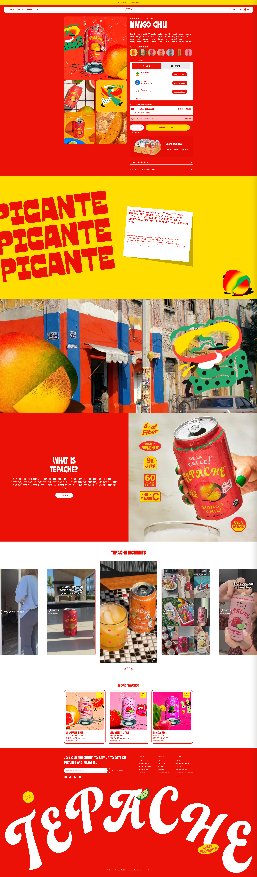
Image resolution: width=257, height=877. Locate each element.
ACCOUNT (232, 10)
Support (161, 757)
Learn (178, 757)
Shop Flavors (143, 760)
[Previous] (126, 669)
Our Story (178, 760)
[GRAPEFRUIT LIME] (161, 52)
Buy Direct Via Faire (183, 776)
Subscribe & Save (145, 766)
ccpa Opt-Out (162, 776)
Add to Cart (179, 74)
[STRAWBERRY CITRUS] (188, 52)
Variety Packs (144, 763)
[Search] (240, 9)
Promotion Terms (163, 773)
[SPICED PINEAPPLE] (143, 52)
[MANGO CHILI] (134, 52)
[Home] (129, 10)
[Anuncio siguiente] (161, 2)
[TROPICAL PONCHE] (170, 52)
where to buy (33, 10)
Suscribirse (118, 770)
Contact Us (161, 763)
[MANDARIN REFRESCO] (179, 52)
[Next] (131, 669)
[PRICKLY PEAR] (152, 52)
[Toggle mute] (154, 659)
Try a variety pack (176, 149)
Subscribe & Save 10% (128, 2)
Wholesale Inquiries (182, 766)
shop (12, 10)
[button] (141, 18)
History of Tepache (182, 763)
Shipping (161, 770)
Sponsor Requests (181, 770)
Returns (160, 766)
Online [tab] (146, 66)
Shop (141, 757)
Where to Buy (143, 770)
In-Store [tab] (175, 66)
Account (142, 773)
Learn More (64, 495)
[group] (128, 612)
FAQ (159, 760)
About (20, 10)
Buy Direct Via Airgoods (184, 773)
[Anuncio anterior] (96, 2)
